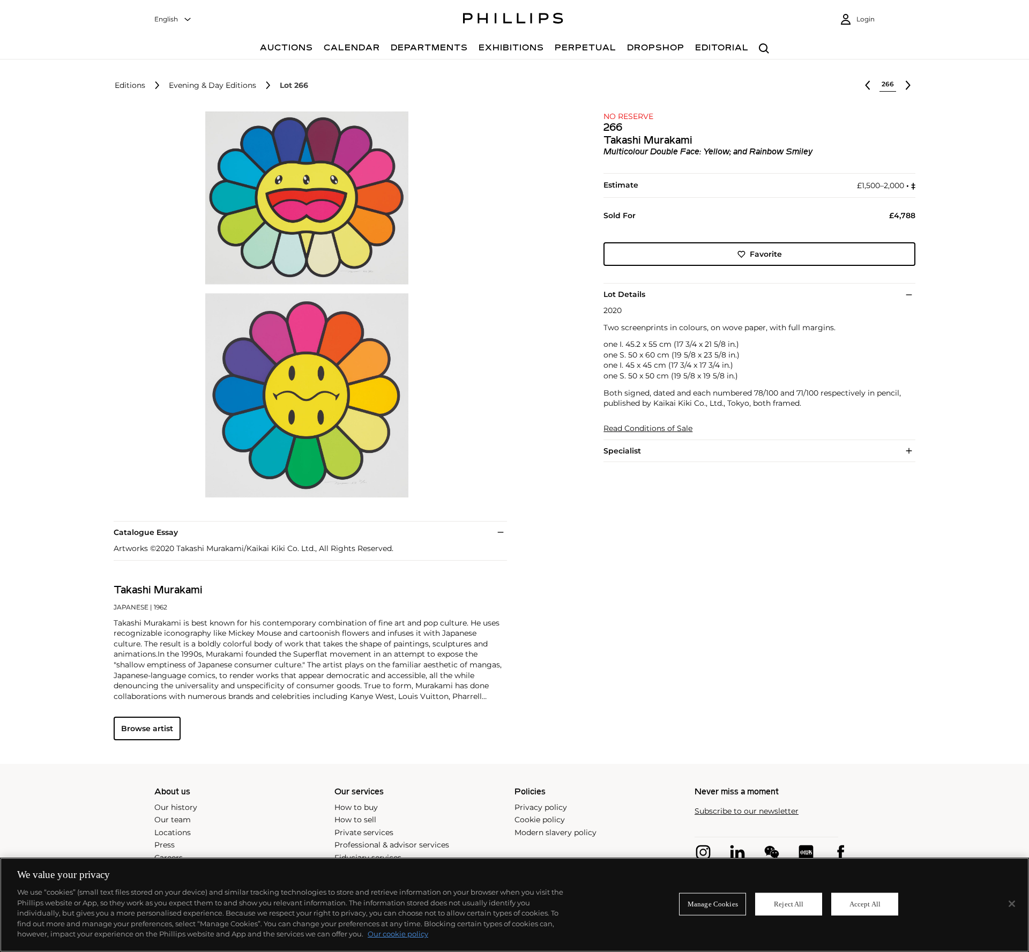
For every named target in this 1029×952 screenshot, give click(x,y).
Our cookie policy (398, 933)
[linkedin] (737, 852)
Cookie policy (539, 819)
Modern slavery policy (555, 832)
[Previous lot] (867, 85)
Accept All (865, 904)
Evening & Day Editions (212, 85)
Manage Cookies (713, 904)
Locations (172, 832)
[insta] (703, 852)
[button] (303, 304)
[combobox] (173, 19)
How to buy (356, 807)
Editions (130, 85)
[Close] (1012, 904)
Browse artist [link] (147, 728)
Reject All (788, 904)
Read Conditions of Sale (647, 428)
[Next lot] (907, 85)
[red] (806, 852)
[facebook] (840, 852)
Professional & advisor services (391, 845)
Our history (175, 807)
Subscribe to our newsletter (747, 811)
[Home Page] (513, 20)
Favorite (766, 254)
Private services (363, 832)
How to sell (355, 819)
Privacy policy (540, 807)
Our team (172, 819)
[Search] (764, 49)
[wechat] (771, 852)
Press (164, 845)
